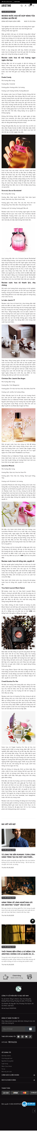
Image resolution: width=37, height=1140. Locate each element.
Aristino (26, 50)
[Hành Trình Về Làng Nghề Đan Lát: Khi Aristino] (18, 886)
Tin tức (3, 1069)
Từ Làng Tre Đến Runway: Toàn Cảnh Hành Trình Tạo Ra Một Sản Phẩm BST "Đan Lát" (18, 856)
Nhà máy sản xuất (7, 1071)
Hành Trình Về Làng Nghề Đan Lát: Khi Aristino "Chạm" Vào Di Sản (17, 904)
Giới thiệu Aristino (6, 1055)
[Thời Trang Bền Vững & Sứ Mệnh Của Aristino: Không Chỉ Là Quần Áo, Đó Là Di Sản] (18, 934)
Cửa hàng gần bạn (7, 1058)
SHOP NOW (17, 1)
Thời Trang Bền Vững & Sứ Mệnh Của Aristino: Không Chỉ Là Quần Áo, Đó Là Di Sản (18, 953)
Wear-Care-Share (7, 1066)
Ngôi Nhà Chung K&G (7, 1061)
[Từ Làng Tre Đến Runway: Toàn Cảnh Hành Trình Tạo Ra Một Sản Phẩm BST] (18, 838)
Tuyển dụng (5, 1063)
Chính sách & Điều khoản (10, 1075)
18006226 (12, 1042)
